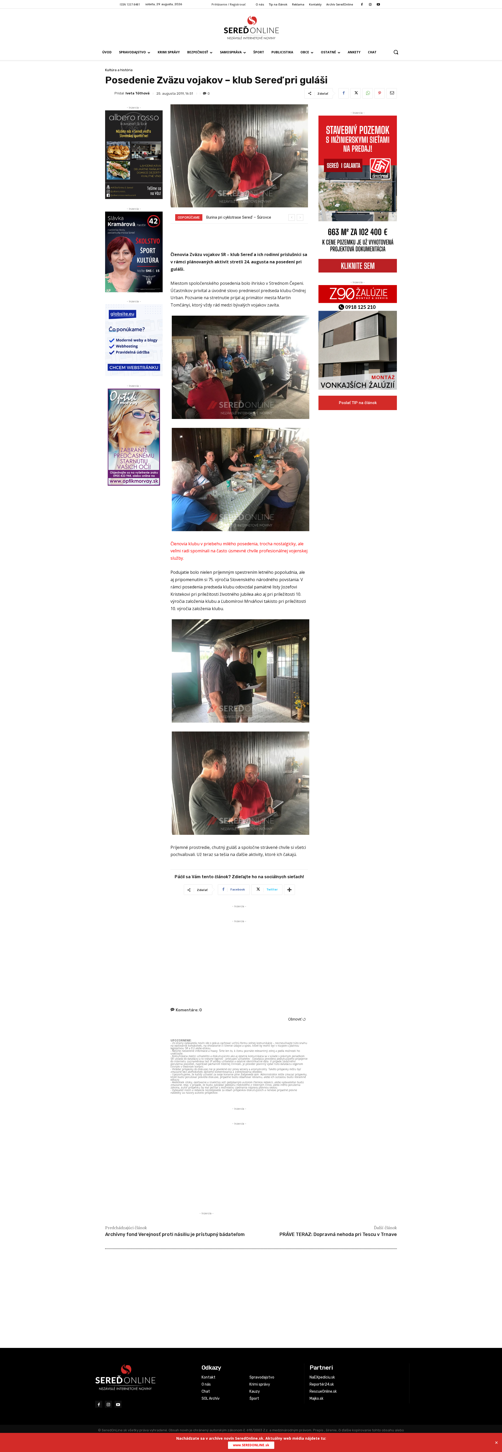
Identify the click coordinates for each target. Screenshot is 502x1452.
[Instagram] (370, 5)
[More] (289, 889)
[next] (300, 217)
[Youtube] (378, 5)
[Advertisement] (239, 960)
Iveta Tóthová (138, 93)
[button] (396, 52)
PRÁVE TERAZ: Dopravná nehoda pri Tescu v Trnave (338, 1234)
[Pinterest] (379, 93)
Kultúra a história (119, 70)
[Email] (391, 93)
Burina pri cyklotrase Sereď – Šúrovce (238, 217)
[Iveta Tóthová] (110, 93)
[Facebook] (362, 5)
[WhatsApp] (367, 93)
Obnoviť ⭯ (297, 1019)
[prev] (291, 217)
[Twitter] (355, 93)
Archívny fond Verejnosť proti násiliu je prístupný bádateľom (175, 1234)
